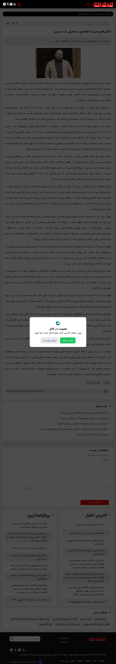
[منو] (88, 4)
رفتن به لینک (68, 340)
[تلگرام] (4, 4)
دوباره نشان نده (49, 340)
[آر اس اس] (14, 4)
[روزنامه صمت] (103, 4)
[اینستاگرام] (11, 4)
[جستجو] (19, 5)
